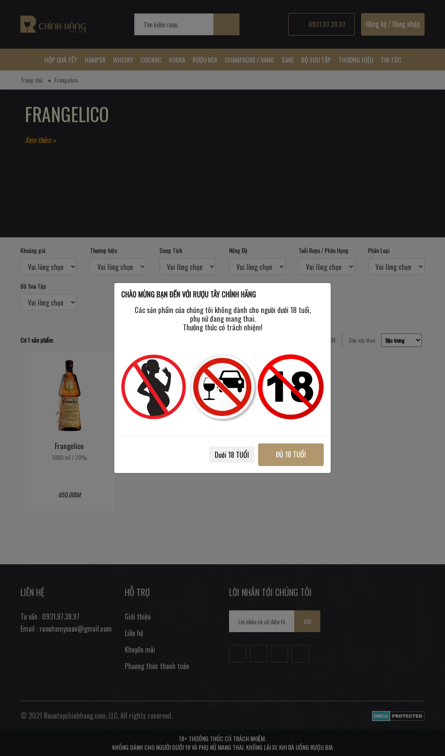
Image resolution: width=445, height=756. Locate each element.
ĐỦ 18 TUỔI (291, 454)
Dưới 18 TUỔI (232, 455)
